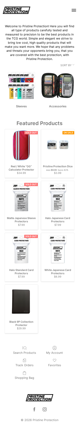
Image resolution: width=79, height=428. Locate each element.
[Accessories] (57, 85)
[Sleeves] (21, 85)
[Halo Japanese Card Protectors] (57, 197)
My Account (54, 353)
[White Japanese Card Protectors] (57, 249)
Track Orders (24, 365)
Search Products (24, 353)
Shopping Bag (24, 378)
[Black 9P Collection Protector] (21, 301)
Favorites (54, 365)
